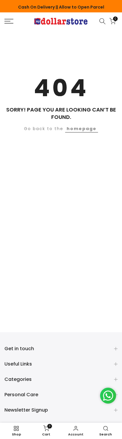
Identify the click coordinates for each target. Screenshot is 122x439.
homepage (82, 129)
